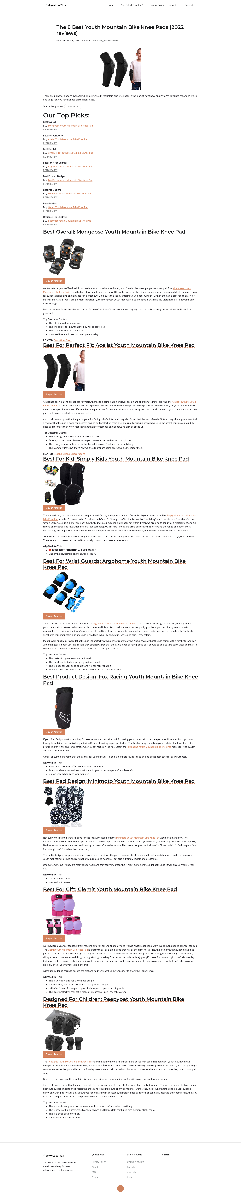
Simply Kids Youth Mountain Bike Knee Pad (70, 152)
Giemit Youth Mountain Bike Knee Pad (68, 207)
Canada (131, 1167)
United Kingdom (135, 1161)
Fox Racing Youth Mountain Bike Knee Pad (70, 180)
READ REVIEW (50, 129)
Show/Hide (73, 106)
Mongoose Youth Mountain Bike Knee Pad (70, 125)
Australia (131, 1172)
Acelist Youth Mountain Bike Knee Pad (68, 139)
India (129, 1177)
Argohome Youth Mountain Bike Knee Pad (70, 166)
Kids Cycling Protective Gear (106, 40)
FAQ (94, 1172)
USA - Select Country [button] (131, 5)
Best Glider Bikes (63, 340)
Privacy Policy (157, 5)
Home (111, 5)
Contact (189, 5)
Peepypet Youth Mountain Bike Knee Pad (69, 220)
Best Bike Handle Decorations (69, 453)
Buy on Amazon (54, 280)
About (95, 1167)
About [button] (172, 5)
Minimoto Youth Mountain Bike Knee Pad (69, 193)
